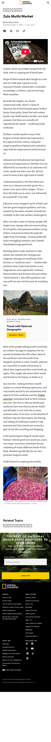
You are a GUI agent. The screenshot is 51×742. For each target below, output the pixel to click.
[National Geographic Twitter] (27, 648)
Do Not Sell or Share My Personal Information (10, 618)
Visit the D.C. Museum (33, 617)
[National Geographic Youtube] (32, 648)
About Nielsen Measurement (12, 614)
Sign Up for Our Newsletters (11, 660)
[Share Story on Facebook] (5, 31)
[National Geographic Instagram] (27, 644)
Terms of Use (6, 597)
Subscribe (5, 644)
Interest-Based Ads (8, 610)
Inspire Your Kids (31, 610)
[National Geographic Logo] (10, 588)
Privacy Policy (7, 601)
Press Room (29, 633)
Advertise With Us (32, 636)
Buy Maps (29, 607)
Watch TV (29, 620)
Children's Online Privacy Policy (12, 607)
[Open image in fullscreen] (45, 469)
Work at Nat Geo (8, 657)
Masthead (29, 630)
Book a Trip (29, 604)
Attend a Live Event (32, 601)
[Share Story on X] (11, 31)
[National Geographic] (25, 3)
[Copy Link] (24, 31)
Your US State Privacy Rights (11, 604)
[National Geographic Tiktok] (33, 653)
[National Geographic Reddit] (27, 658)
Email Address (9, 557)
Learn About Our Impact (34, 623)
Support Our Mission (32, 626)
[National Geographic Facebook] (32, 644)
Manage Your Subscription (11, 653)
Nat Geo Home (31, 597)
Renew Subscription (9, 650)
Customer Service (8, 647)
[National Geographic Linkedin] (27, 653)
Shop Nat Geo (30, 614)
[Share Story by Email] (17, 31)
